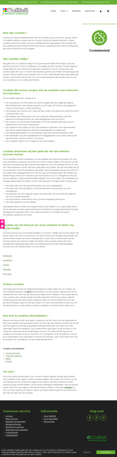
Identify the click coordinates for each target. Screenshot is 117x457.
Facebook (7, 256)
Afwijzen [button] (87, 452)
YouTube (7, 274)
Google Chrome (13, 353)
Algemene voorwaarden (17, 430)
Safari (8, 359)
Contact (9, 416)
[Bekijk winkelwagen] (108, 11)
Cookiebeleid (11, 435)
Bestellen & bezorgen (16, 422)
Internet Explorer (14, 356)
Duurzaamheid (51, 419)
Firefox (9, 361)
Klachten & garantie (15, 427)
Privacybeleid (12, 432)
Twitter (6, 265)
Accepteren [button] (106, 452)
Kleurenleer (49, 422)
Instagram (7, 260)
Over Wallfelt (50, 416)
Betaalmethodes (13, 424)
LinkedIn (7, 269)
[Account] (100, 11)
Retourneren (12, 419)
